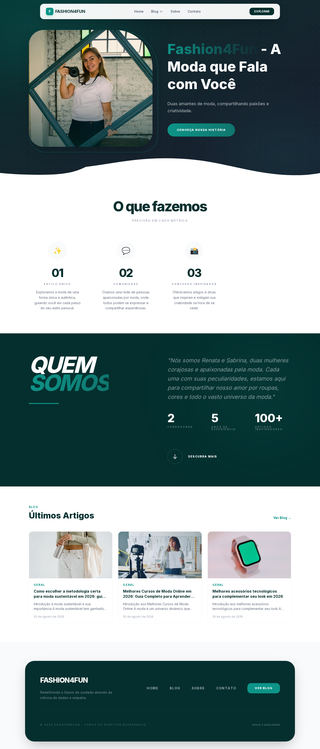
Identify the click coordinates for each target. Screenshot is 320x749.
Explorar (261, 11)
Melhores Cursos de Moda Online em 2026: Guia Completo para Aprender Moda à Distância (157, 596)
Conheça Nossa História (201, 130)
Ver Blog (263, 688)
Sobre (175, 11)
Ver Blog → (282, 518)
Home (139, 11)
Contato (194, 11)
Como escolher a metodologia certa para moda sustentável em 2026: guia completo (69, 596)
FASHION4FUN (64, 680)
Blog (154, 11)
